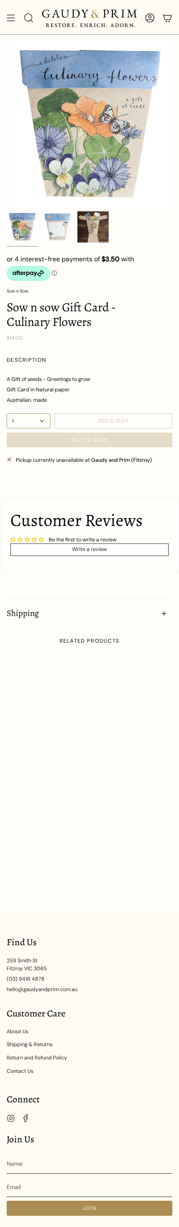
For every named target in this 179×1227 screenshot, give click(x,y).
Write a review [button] (89, 549)
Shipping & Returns (29, 1044)
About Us (17, 1031)
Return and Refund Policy (37, 1057)
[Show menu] (10, 18)
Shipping (23, 613)
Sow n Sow (17, 291)
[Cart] (167, 18)
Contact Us (20, 1071)
